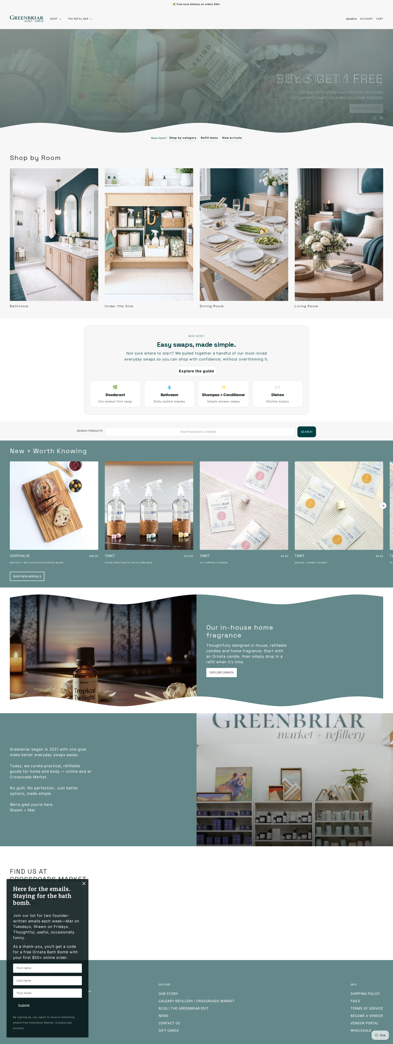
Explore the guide (196, 371)
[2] (381, 118)
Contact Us (169, 1023)
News (163, 1016)
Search (351, 19)
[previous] (10, 464)
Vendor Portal (365, 1023)
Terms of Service (367, 1008)
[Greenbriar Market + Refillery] (27, 19)
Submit (23, 1005)
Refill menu (209, 137)
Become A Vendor (367, 1016)
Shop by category (182, 137)
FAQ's (355, 1001)
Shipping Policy (365, 994)
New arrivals (232, 137)
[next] (383, 505)
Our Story (168, 994)
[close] (84, 883)
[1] (374, 118)
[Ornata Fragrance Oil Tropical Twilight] (103, 650)
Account (366, 18)
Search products (90, 430)
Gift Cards (169, 1031)
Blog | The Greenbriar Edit (184, 1008)
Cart (379, 18)
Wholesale (361, 1031)
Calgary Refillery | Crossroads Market (197, 1001)
